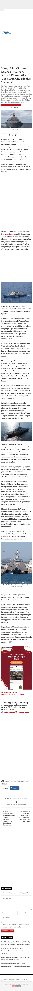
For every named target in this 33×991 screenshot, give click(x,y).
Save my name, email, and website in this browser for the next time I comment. (15, 925)
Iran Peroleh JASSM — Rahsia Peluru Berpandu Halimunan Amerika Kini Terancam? (13, 951)
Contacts (11, 979)
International (10, 105)
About (5, 979)
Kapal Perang (21, 781)
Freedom (13, 781)
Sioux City (4, 783)
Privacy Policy (25, 979)
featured (7, 781)
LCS (27, 781)
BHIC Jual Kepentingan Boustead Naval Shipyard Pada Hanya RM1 (24, 817)
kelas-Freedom (10, 234)
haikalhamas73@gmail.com (16, 712)
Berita (3, 105)
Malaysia (18, 105)
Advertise (17, 979)
